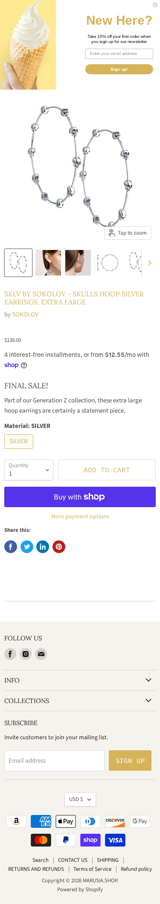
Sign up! (119, 69)
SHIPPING (108, 860)
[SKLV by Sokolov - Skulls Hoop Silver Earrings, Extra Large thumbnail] (18, 262)
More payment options (80, 516)
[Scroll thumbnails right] (148, 263)
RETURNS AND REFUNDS (36, 869)
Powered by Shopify (80, 889)
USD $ (76, 799)
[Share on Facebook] (10, 546)
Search (40, 860)
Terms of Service (92, 869)
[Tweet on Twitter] (26, 546)
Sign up (130, 760)
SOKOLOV (25, 314)
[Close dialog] (155, 5)
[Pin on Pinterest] (58, 546)
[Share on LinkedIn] (42, 546)
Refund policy (136, 869)
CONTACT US (72, 860)
